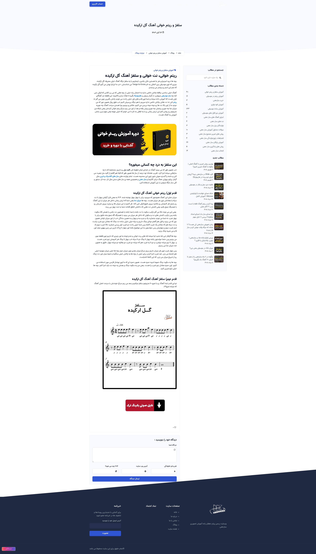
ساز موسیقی (166, 95)
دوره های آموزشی (182, 4)
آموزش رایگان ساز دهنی (215, 142)
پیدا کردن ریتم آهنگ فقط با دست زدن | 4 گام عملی (200, 205)
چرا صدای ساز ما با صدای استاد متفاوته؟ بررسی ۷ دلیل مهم (202, 216)
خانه (196, 4)
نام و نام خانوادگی (170, 466)
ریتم (175, 102)
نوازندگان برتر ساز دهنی (215, 125)
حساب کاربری (97, 4)
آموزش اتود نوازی (217, 104)
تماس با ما (142, 4)
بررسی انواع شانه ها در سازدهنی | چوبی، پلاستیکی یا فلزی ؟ (201, 239)
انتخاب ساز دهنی (217, 150)
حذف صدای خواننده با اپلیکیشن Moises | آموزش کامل (201, 195)
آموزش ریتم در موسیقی (215, 96)
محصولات (167, 4)
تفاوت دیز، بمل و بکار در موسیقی (201, 184)
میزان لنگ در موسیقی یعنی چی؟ (201, 248)
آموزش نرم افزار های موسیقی (213, 113)
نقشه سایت (172, 529)
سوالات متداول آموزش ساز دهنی (212, 129)
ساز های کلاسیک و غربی (109, 176)
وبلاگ (130, 4)
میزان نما (137, 200)
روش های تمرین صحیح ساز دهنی (211, 134)
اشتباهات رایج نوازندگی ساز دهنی (212, 138)
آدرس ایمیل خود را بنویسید (111, 521)
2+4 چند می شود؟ (111, 466)
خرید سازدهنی (218, 100)
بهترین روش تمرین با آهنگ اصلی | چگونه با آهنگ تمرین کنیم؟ (200, 165)
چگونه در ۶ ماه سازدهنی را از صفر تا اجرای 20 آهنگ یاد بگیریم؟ (200, 258)
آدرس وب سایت (141, 466)
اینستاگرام (9, 549)
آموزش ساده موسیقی (216, 108)
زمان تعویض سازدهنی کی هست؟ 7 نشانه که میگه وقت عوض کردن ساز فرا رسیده (200, 227)
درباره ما (155, 4)
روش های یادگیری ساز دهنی (213, 146)
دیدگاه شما (173, 445)
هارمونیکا (137, 95)
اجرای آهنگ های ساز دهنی (214, 117)
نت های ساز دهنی (217, 121)
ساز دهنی (142, 179)
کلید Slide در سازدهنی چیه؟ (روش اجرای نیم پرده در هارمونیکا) (200, 176)
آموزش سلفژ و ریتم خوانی (157, 53)
